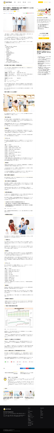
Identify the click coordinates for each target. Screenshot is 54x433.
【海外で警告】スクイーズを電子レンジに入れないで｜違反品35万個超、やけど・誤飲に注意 (44, 68)
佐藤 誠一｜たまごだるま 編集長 (13, 377)
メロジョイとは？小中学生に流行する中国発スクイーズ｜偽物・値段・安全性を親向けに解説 (44, 70)
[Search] (49, 2)
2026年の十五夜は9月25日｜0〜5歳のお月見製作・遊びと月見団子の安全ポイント (44, 61)
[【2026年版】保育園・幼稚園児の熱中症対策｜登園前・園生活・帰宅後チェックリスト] (8, 393)
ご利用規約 (29, 420)
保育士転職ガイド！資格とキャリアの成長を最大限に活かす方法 (29, 398)
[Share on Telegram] (13, 13)
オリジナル (29, 2)
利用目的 (8, 49)
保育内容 (8, 58)
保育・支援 (24, 2)
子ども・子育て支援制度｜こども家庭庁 (13, 80)
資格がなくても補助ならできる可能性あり (12, 61)
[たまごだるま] (7, 2)
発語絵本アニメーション (31, 416)
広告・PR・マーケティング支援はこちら (43, 27)
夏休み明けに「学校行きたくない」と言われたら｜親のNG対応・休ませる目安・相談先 (44, 52)
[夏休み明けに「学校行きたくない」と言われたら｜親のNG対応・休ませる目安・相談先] (44, 46)
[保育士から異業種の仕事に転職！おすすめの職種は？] (19, 393)
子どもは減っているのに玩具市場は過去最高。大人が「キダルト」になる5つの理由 (44, 74)
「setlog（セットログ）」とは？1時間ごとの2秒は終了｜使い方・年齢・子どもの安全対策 (44, 72)
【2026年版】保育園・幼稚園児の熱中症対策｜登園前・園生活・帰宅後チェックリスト (8, 398)
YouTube (41, 411)
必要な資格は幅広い (9, 53)
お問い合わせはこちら (41, 28)
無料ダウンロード (30, 415)
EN (50, 2)
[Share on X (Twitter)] (8, 13)
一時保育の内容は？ (8, 54)
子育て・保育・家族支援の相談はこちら (43, 24)
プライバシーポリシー (31, 421)
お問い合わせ (46, 2)
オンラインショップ (30, 417)
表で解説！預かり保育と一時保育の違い (11, 46)
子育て (15, 2)
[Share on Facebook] (7, 13)
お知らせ (29, 412)
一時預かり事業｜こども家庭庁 (11, 81)
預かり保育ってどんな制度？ (10, 47)
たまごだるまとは (30, 411)
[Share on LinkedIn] (11, 13)
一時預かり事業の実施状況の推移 (11, 60)
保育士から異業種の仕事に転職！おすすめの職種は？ (18, 398)
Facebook (41, 417)
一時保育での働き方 (8, 59)
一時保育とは (8, 55)
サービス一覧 (40, 2)
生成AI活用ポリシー (30, 422)
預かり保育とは (8, 48)
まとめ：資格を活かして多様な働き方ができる (12, 62)
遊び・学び (19, 2)
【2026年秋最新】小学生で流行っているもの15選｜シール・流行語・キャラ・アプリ (44, 65)
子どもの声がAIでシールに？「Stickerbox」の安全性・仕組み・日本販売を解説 (44, 57)
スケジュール (8, 50)
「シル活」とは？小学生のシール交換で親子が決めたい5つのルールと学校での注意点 (44, 59)
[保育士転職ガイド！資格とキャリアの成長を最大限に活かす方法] (29, 393)
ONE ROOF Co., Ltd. (7, 429)
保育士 (14, 11)
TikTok (41, 412)
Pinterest (41, 415)
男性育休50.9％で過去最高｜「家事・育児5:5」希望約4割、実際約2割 (44, 63)
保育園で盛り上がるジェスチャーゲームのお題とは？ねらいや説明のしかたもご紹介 (26, 373)
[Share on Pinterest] (10, 13)
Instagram (41, 413)
